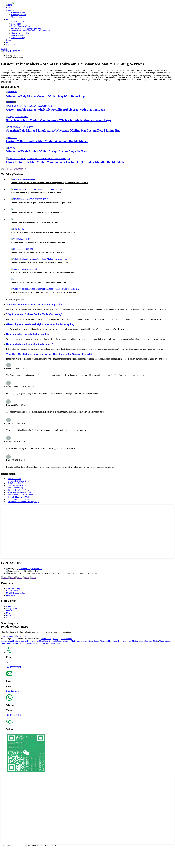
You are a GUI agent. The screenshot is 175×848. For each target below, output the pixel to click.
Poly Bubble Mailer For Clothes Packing (24, 495)
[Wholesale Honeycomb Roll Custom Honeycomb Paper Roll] (12, 209)
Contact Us (10, 44)
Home (8, 8)
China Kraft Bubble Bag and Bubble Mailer (43, 643)
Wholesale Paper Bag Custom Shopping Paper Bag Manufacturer (38, 282)
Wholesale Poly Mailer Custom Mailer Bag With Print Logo (45, 96)
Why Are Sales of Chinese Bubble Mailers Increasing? (34, 314)
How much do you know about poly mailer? (29, 344)
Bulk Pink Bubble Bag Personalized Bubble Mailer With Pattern (37, 193)
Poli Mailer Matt (14, 479)
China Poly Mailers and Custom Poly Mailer (140, 641)
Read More (11, 102)
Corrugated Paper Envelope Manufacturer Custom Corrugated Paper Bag (42, 272)
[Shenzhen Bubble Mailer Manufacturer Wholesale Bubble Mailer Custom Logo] (17, 117)
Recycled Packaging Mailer (19, 497)
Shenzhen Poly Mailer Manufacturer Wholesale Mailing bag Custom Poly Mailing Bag (63, 130)
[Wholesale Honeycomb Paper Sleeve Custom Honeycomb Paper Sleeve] (30, 199)
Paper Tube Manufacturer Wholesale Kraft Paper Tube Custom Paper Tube (43, 232)
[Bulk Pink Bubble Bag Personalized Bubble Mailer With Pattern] (42, 189)
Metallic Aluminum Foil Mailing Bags (23, 501)
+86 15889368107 (13, 667)
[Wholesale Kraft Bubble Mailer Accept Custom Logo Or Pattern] (11, 148)
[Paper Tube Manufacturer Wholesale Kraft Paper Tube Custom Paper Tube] (18, 229)
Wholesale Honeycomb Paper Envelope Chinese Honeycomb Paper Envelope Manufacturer (49, 183)
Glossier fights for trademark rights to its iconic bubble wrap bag (40, 324)
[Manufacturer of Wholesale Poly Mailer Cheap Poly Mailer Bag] (22, 239)
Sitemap (56, 639)
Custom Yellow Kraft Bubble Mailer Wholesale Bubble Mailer (47, 141)
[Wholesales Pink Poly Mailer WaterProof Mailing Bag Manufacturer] (41, 259)
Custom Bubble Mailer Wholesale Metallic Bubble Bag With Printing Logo (55, 109)
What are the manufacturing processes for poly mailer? (35, 304)
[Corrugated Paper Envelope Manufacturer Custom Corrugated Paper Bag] (24, 269)
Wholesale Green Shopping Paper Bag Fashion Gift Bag (34, 222)
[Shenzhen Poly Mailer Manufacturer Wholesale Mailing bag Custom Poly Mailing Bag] (20, 127)
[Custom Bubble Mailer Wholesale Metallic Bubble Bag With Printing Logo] (30, 106)
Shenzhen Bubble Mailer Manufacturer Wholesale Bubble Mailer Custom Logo (58, 120)
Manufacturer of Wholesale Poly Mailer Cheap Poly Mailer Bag (38, 242)
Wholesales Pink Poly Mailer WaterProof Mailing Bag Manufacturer (40, 262)
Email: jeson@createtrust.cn (30, 569)
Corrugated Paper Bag (20, 33)
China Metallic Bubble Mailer (20, 499)
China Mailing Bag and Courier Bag (15, 641)
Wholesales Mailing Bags (18, 490)
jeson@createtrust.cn (14, 691)
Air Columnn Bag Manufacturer (21, 492)
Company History (18, 15)
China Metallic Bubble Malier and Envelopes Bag (101, 641)
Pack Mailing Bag (15, 488)
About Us (10, 10)
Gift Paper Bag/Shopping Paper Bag (26, 28)
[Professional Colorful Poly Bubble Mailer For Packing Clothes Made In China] (45, 289)
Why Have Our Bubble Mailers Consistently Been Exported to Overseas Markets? (49, 353)
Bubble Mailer (17, 35)
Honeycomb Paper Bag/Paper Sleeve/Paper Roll (30, 31)
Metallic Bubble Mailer (20, 26)
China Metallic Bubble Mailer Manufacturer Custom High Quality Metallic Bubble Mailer (66, 162)
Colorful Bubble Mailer (17, 485)
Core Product (16, 17)
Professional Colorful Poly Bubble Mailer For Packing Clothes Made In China (43, 292)
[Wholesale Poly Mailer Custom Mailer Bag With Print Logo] (11, 92)
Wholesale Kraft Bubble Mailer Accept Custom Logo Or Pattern (48, 151)
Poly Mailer (16, 24)
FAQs (8, 42)
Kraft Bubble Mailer (19, 21)
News (8, 40)
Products (9, 19)
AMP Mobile (66, 639)
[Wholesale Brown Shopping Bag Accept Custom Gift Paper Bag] (22, 249)
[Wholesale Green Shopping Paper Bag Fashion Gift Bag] (12, 219)
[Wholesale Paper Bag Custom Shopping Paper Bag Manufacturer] (12, 279)
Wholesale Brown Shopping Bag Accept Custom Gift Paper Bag (37, 252)
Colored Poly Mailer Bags (18, 481)
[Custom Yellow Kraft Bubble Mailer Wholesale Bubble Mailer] (11, 138)
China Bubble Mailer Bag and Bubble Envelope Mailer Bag (56, 641)
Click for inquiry (8, 636)
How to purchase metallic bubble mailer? (27, 334)
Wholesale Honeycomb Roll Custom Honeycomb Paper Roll (36, 212)
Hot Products (46, 639)
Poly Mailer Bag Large (17, 483)
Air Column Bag (18, 38)
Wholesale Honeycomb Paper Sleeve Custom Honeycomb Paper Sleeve (41, 203)
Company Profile (18, 12)
